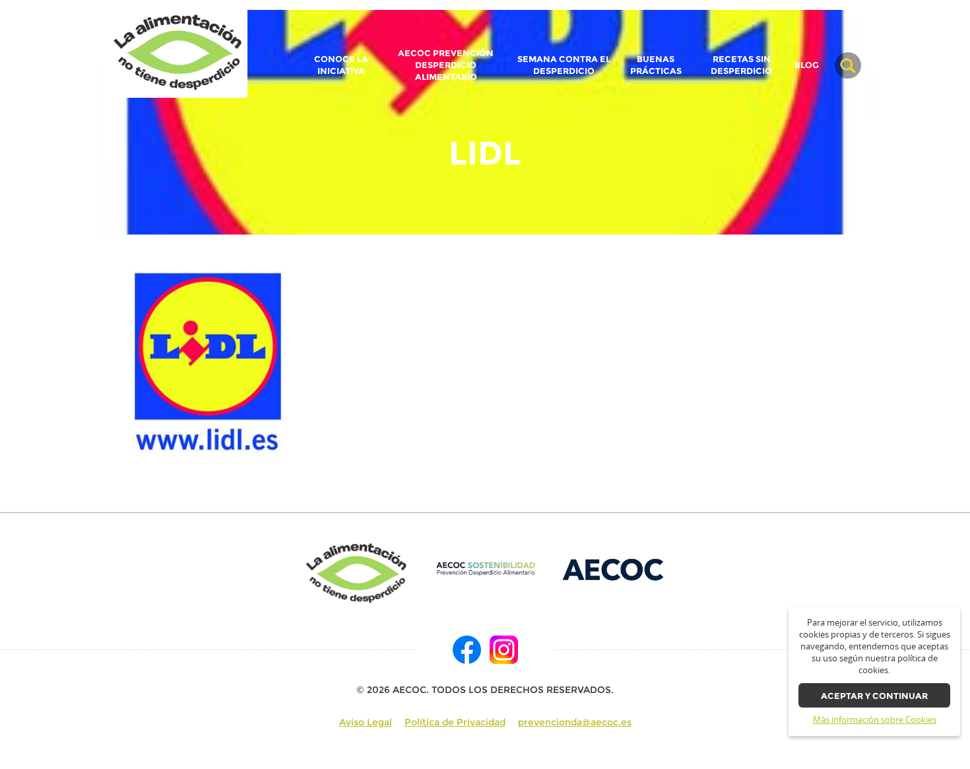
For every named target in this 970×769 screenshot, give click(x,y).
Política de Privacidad (454, 722)
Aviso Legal (365, 722)
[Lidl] (178, 53)
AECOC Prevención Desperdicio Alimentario (446, 65)
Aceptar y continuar (874, 696)
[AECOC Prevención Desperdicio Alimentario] (485, 568)
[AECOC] (614, 568)
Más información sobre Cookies (874, 719)
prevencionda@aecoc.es (574, 722)
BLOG (806, 65)
